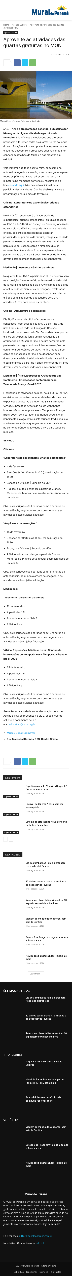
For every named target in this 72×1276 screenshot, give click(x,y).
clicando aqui (16, 185)
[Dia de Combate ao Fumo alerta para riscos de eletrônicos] (13, 868)
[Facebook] (17, 62)
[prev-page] (5, 839)
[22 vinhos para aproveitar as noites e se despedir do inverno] (13, 887)
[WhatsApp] (32, 62)
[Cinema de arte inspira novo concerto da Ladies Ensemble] (13, 827)
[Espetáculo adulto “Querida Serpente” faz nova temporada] (13, 791)
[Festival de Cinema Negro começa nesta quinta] (13, 809)
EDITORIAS (19, 1272)
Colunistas (56, 1272)
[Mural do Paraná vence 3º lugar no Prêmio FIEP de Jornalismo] (13, 1085)
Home (6, 24)
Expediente (31, 1272)
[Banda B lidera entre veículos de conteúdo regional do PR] (13, 1103)
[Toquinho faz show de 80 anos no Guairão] (13, 1067)
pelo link (40, 1243)
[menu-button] (14, 2)
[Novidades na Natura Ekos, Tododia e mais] (13, 961)
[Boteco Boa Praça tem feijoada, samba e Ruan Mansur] (13, 942)
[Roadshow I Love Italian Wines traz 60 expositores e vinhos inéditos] (13, 905)
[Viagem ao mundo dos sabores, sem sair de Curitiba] (13, 924)
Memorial (44, 1272)
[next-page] (11, 839)
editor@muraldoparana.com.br (35, 1235)
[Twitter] (25, 62)
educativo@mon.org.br (22, 724)
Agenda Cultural (19, 24)
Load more (35, 973)
